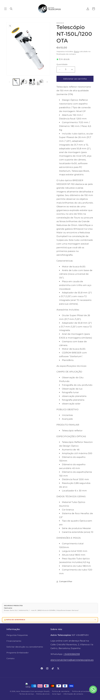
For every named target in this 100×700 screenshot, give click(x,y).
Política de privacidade (81, 691)
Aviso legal (56, 694)
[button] (5, 9)
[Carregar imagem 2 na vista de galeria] (24, 82)
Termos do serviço (26, 694)
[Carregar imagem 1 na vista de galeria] (16, 82)
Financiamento (14, 641)
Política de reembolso (61, 691)
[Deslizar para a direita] (47, 82)
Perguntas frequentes (17, 635)
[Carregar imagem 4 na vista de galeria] (40, 82)
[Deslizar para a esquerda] (9, 82)
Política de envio (43, 694)
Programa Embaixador (18, 652)
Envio (76, 51)
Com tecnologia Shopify (39, 691)
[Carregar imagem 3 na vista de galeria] (32, 82)
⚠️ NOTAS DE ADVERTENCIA (14, 620)
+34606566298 (71, 654)
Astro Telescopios (23, 691)
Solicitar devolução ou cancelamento (25, 647)
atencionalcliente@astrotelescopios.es (72, 660)
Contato (10, 658)
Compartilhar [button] (65, 581)
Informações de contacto (73, 694)
